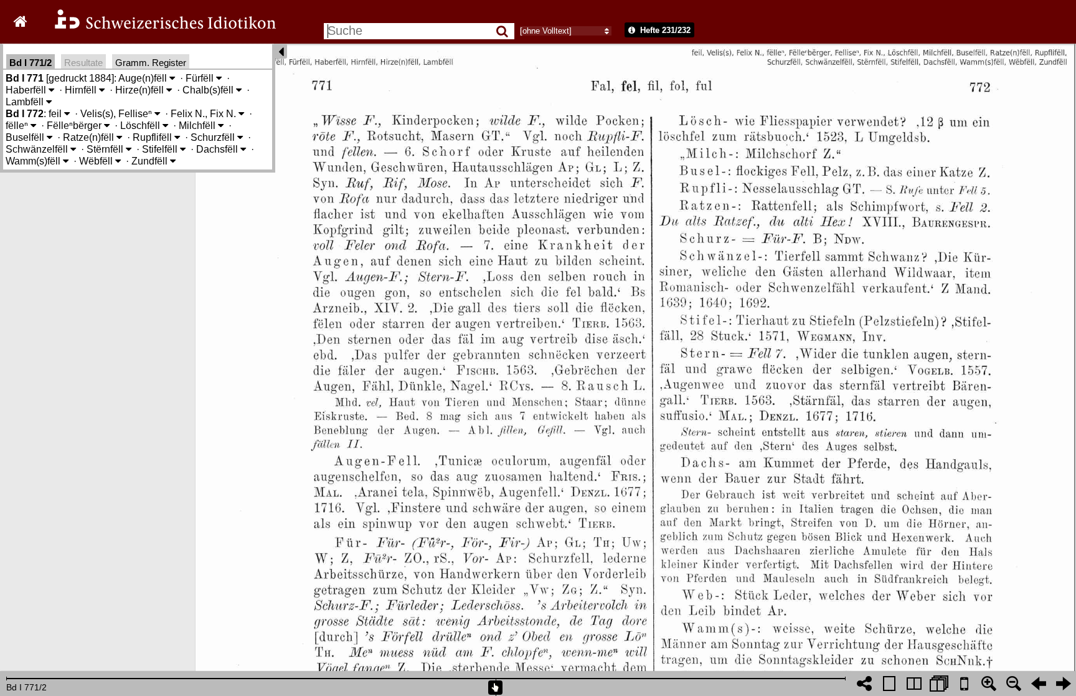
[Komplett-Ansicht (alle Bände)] (939, 683)
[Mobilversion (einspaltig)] (963, 683)
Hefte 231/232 (664, 30)
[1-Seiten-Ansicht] (889, 683)
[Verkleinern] (1013, 683)
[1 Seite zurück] (1038, 683)
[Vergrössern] (988, 683)
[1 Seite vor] (1063, 683)
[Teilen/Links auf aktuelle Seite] (864, 683)
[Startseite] (157, 27)
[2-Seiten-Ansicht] (914, 683)
